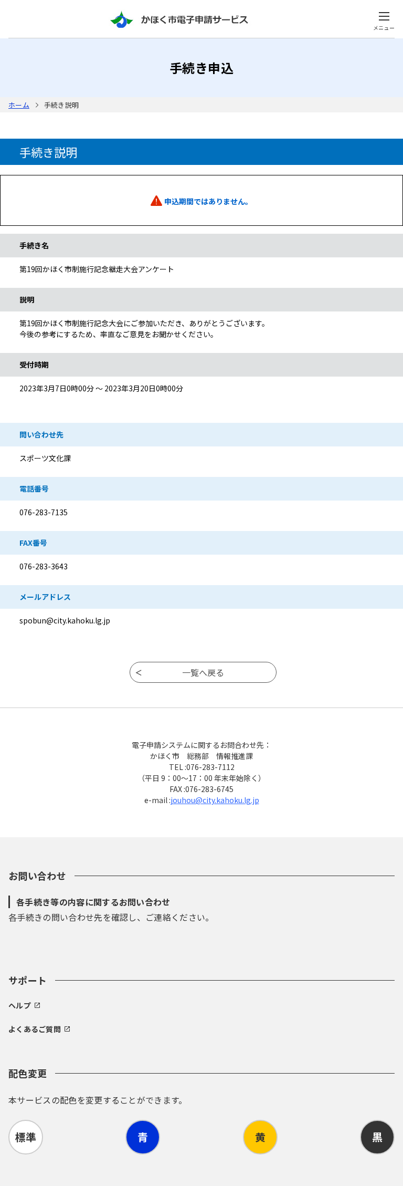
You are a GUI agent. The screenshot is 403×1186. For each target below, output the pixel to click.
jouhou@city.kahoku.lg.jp (215, 800)
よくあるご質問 (34, 1029)
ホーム (18, 104)
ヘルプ (19, 1005)
